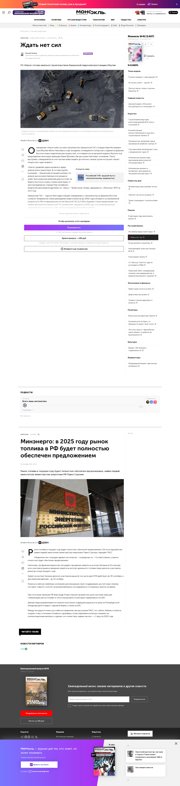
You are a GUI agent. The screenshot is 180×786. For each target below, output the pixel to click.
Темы (52, 25)
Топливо (33, 434)
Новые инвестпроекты (38, 38)
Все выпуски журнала (64, 737)
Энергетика (24, 38)
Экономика (39, 20)
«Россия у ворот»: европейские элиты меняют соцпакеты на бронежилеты (141, 332)
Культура (142, 20)
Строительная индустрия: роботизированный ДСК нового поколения (141, 122)
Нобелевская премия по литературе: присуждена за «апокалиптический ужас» (139, 171)
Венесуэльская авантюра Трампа (141, 316)
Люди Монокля (127, 25)
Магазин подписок (142, 734)
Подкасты (26, 392)
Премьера (141, 25)
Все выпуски (25, 416)
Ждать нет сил (137, 237)
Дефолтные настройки (137, 295)
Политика (56, 20)
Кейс (115, 25)
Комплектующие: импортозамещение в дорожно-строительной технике (141, 133)
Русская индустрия (77, 20)
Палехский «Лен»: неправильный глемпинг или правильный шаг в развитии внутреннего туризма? (141, 273)
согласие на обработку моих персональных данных (103, 705)
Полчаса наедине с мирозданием (142, 77)
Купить (154, 4)
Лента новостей (39, 25)
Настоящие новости (144, 767)
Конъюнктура (85, 25)
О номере (141, 4)
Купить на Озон (40, 764)
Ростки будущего (102, 25)
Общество (126, 20)
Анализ (73, 25)
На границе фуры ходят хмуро (140, 232)
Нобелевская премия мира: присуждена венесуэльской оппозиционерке (139, 160)
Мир (113, 20)
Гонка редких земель (136, 257)
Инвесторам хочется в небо (140, 289)
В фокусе (63, 25)
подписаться (161, 13)
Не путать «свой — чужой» (139, 83)
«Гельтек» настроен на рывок (140, 195)
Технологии (99, 20)
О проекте (96, 737)
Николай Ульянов (31, 53)
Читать (149, 13)
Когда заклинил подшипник (139, 243)
